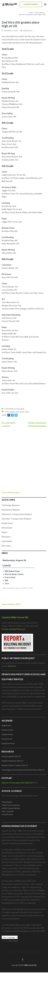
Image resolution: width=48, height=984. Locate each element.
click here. (12, 666)
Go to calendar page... (11, 492)
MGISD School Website (11, 808)
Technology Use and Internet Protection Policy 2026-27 (23, 770)
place (22, 412)
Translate (15, 941)
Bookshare (6, 537)
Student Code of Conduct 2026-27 (15, 765)
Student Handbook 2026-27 (12, 761)
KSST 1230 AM (8, 811)
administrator (27, 30)
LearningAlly (7, 541)
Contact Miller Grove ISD (15, 617)
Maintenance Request (11, 510)
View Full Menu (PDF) (11, 604)
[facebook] (23, 959)
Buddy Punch (7, 523)
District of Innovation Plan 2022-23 (17, 782)
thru (27, 412)
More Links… (7, 546)
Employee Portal (8, 743)
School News (19, 409)
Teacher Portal (7, 730)
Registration (6, 725)
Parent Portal (7, 739)
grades (12, 412)
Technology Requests (11, 505)
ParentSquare (7, 802)
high (17, 412)
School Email (7, 528)
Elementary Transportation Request (17, 514)
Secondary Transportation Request (16, 519)
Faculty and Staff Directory (13, 629)
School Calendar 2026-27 (11, 756)
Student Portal (7, 734)
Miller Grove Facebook (11, 805)
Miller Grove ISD (30, 965)
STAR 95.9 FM (7, 814)
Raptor (5, 532)
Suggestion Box (31, 4)
